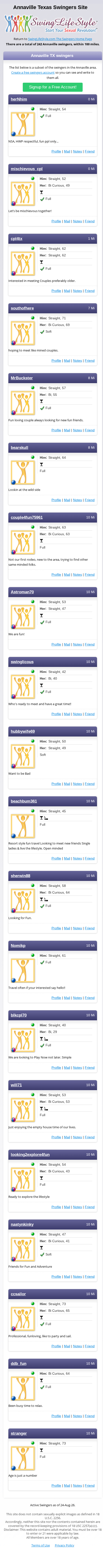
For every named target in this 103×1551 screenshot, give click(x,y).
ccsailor (18, 1294)
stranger (19, 1433)
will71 (16, 1085)
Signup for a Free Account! (53, 87)
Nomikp (18, 945)
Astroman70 (22, 592)
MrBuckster (22, 378)
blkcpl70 (19, 1015)
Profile (56, 151)
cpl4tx (16, 238)
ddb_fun (18, 1363)
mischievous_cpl (27, 169)
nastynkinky (22, 1224)
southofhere (22, 308)
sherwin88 (20, 876)
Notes (77, 151)
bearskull (19, 447)
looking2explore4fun (30, 1154)
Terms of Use (40, 1545)
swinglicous (22, 662)
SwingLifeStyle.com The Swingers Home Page (60, 39)
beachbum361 (24, 801)
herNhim (19, 99)
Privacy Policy (64, 1545)
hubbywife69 (23, 731)
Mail (67, 151)
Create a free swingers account (33, 73)
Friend (90, 151)
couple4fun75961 (27, 517)
